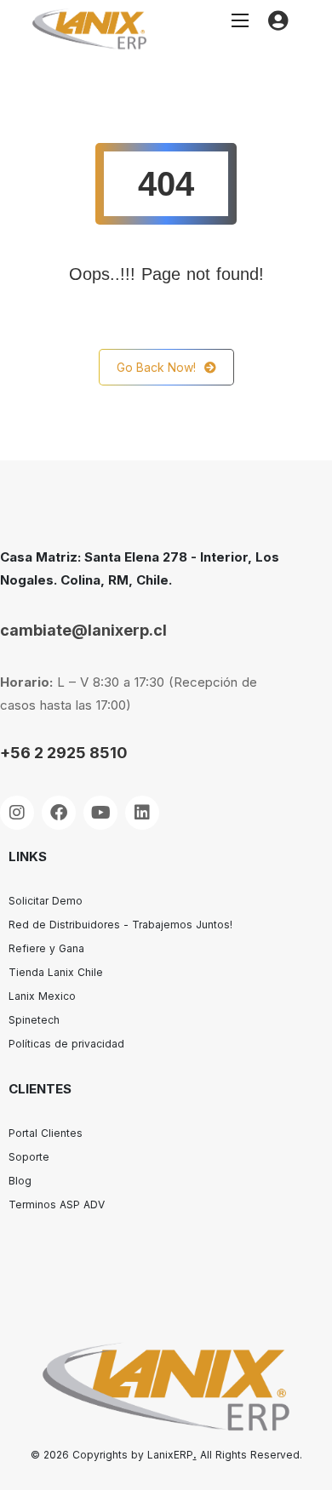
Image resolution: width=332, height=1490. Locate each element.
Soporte (29, 1156)
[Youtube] (100, 813)
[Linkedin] (142, 813)
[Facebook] (59, 813)
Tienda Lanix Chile (56, 972)
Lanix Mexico (42, 996)
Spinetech (34, 1019)
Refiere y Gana (46, 948)
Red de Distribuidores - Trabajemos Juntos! (120, 924)
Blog (20, 1180)
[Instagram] (17, 813)
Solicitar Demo (46, 900)
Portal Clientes (46, 1133)
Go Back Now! (156, 367)
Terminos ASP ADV (57, 1204)
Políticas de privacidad (66, 1043)
